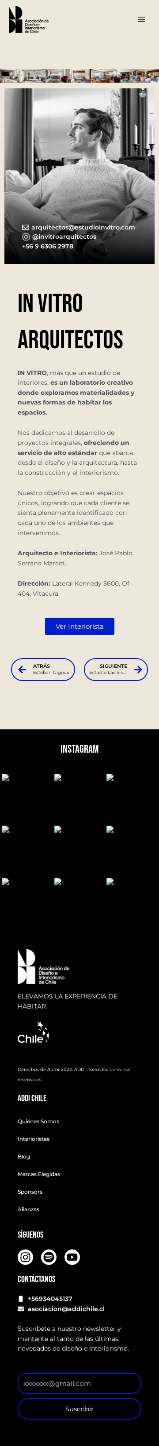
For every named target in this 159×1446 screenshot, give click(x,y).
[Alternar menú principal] (141, 19)
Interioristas (33, 1139)
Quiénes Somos (38, 1121)
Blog (24, 1156)
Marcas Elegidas (39, 1174)
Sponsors (30, 1191)
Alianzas (28, 1209)
